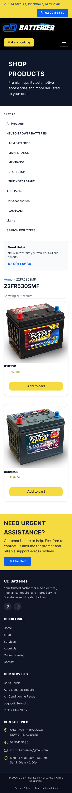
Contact (9, 662)
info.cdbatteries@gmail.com (29, 750)
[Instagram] (18, 606)
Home (8, 279)
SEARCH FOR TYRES (21, 230)
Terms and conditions (46, 788)
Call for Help (17, 561)
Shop (7, 635)
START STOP (16, 171)
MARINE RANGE (18, 152)
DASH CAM (15, 210)
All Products (15, 123)
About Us (10, 648)
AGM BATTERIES (19, 143)
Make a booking (19, 42)
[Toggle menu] (64, 42)
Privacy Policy (22, 788)
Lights (11, 220)
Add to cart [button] (36, 386)
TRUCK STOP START (21, 181)
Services (10, 641)
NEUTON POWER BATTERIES (27, 133)
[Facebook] (8, 606)
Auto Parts (14, 191)
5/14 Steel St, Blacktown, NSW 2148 (34, 4)
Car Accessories (18, 201)
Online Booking (14, 655)
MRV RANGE (16, 162)
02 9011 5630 (54, 12)
